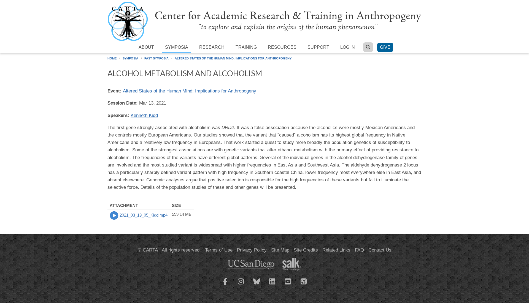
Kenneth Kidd (144, 115)
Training (246, 47)
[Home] (264, 21)
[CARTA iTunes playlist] (304, 281)
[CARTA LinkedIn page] (272, 285)
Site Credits (306, 250)
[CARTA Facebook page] (225, 285)
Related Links (336, 250)
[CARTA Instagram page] (241, 285)
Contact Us (380, 250)
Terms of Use (219, 250)
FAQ (359, 250)
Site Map (280, 250)
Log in (347, 47)
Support (318, 47)
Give (385, 47)
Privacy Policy (252, 250)
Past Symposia (156, 58)
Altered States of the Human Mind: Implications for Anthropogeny (233, 58)
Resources (282, 47)
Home (112, 58)
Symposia (176, 47)
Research (212, 47)
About (146, 47)
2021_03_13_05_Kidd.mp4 (144, 215)
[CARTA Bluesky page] (257, 285)
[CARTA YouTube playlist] (288, 285)
